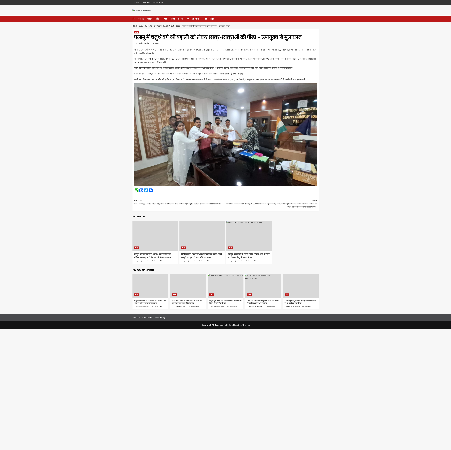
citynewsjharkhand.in (142, 43)
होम (133, 18)
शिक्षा (173, 18)
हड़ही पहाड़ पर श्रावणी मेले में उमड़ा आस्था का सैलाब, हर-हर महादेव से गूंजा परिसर (300, 301)
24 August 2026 (157, 261)
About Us (135, 3)
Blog (136, 32)
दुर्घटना (158, 18)
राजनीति (141, 18)
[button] (317, 19)
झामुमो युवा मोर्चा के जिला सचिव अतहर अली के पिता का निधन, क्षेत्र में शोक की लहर (249, 256)
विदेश (212, 18)
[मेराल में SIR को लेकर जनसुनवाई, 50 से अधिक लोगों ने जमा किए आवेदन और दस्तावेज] (263, 286)
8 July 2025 (155, 43)
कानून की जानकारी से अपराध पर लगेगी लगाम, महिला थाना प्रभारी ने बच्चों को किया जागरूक (153, 256)
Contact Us (146, 3)
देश (206, 18)
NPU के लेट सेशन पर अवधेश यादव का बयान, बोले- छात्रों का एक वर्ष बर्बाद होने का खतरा (202, 256)
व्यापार (165, 18)
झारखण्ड (195, 18)
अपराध (149, 18)
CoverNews (233, 325)
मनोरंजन (181, 18)
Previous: (178, 202)
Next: (271, 203)
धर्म (188, 18)
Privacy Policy (158, 3)
